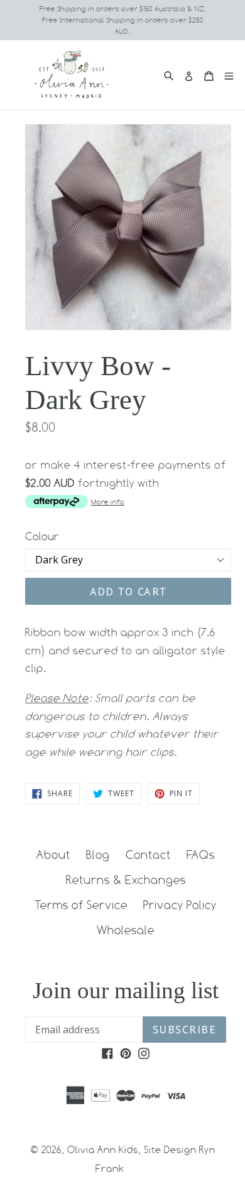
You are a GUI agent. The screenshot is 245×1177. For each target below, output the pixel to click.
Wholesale (126, 930)
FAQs (201, 854)
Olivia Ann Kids (102, 1150)
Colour (42, 536)
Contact (148, 854)
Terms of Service (81, 905)
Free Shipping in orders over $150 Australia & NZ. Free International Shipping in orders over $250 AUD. (123, 20)
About (53, 854)
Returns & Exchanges (126, 880)
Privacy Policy (180, 905)
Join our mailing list (126, 990)
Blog (98, 854)
